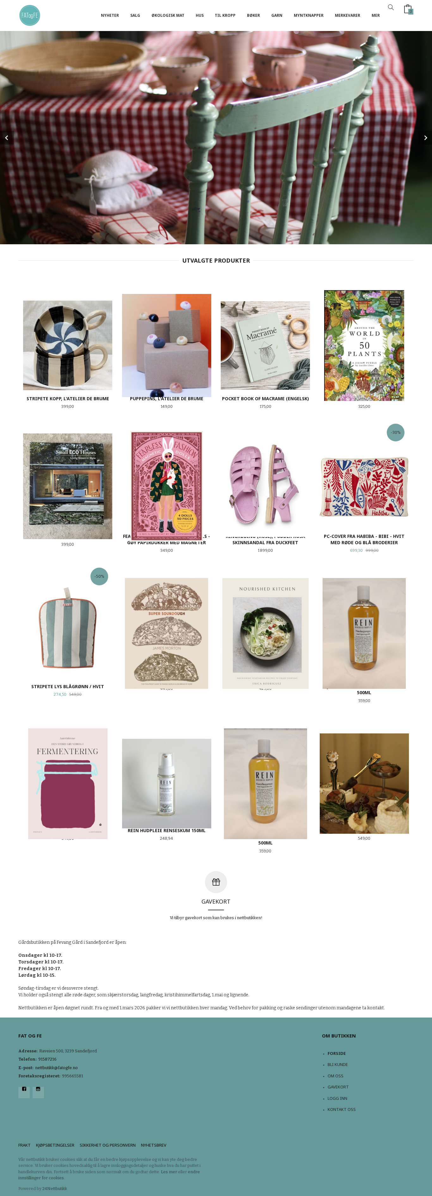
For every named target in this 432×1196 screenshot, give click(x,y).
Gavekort (338, 1087)
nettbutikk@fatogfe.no (56, 1067)
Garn (276, 15)
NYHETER (110, 15)
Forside (337, 1053)
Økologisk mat (167, 15)
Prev (7, 138)
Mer (376, 15)
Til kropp (225, 15)
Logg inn (337, 1098)
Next (425, 138)
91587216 (47, 1059)
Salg (135, 15)
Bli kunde (338, 1064)
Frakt (24, 1145)
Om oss (335, 1076)
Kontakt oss (342, 1109)
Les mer (169, 1171)
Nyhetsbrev (153, 1145)
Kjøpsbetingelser (55, 1145)
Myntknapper (309, 15)
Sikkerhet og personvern (108, 1145)
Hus (200, 15)
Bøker (253, 15)
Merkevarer (347, 15)
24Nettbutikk (54, 1188)
